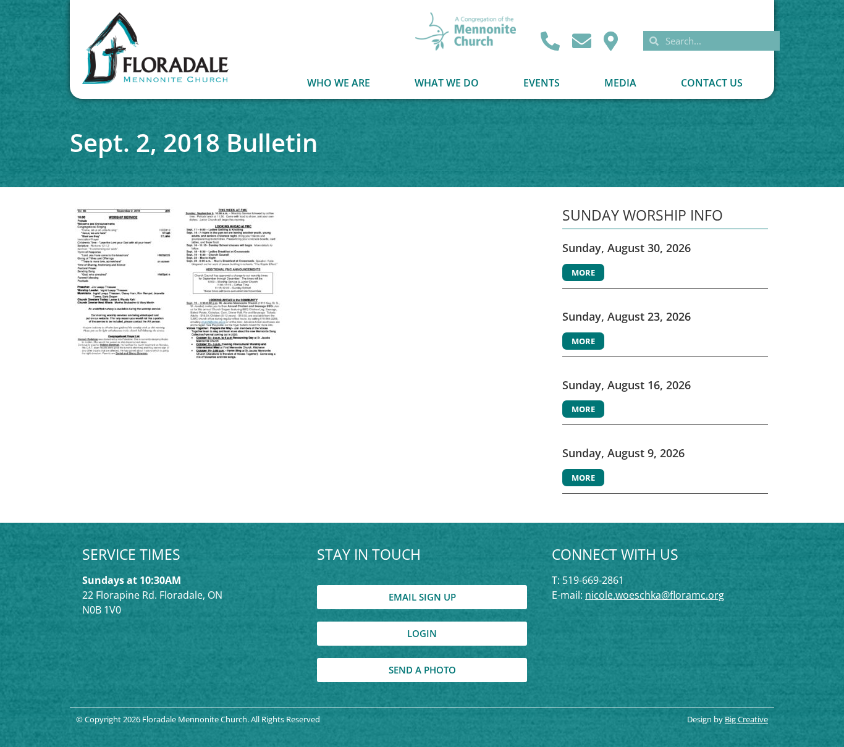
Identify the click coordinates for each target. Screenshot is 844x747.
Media (620, 83)
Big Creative (746, 719)
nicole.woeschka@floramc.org (654, 595)
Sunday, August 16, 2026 (626, 385)
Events (541, 83)
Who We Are (338, 83)
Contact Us (712, 83)
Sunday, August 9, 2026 (623, 452)
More (583, 272)
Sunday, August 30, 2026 (626, 247)
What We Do (447, 83)
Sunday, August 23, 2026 (626, 316)
